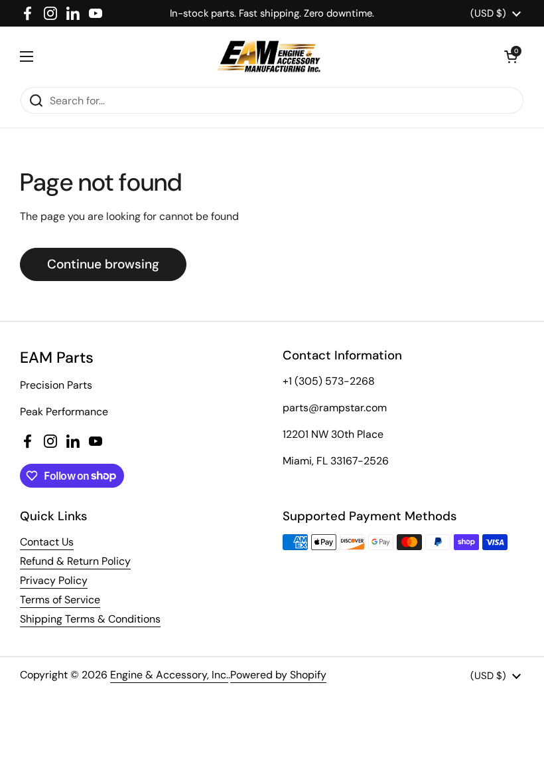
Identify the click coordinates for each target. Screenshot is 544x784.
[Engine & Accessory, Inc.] (269, 56)
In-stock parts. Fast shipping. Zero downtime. (272, 13)
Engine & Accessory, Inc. (169, 675)
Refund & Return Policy (75, 561)
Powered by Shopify (278, 675)
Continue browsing (103, 264)
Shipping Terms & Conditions (90, 619)
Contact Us (47, 542)
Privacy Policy (54, 580)
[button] (511, 56)
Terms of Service (60, 600)
